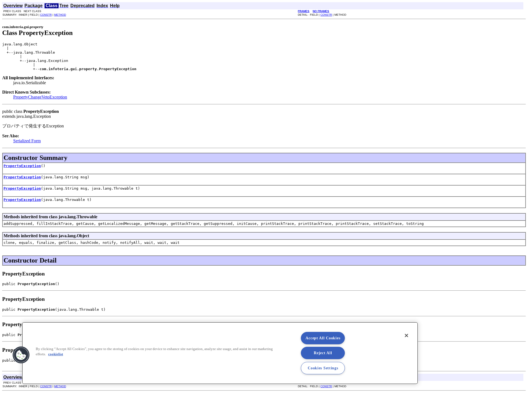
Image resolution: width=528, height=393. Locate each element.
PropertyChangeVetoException (40, 97)
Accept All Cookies (323, 338)
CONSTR (46, 14)
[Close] (406, 335)
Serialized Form (27, 140)
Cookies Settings (323, 368)
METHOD (60, 14)
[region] (220, 353)
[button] (21, 355)
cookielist (55, 354)
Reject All (323, 353)
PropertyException (22, 166)
